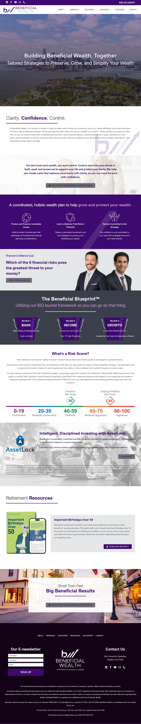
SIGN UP (25, 672)
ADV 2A (71, 710)
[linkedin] (7, 2)
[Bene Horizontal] (20, 7)
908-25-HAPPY (127, 2)
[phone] (24, 2)
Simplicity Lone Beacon (76, 669)
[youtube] (15, 2)
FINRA (51, 702)
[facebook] (11, 2)
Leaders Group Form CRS (95, 710)
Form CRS (78, 710)
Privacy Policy (42, 710)
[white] (70, 650)
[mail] (20, 2)
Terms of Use (52, 710)
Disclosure (63, 710)
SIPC (56, 702)
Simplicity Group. (56, 715)
